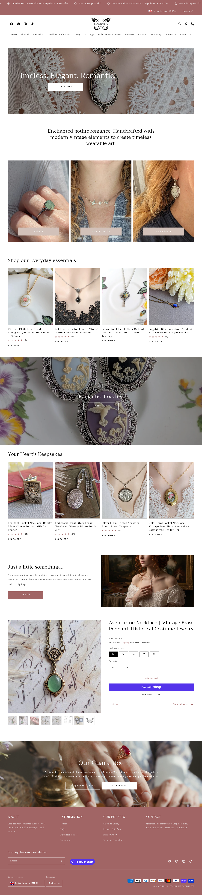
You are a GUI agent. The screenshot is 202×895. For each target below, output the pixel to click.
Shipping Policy (111, 824)
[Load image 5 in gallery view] (57, 720)
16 (123, 654)
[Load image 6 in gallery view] (68, 720)
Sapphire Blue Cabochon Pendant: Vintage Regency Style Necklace (171, 331)
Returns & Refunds (113, 829)
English (52, 883)
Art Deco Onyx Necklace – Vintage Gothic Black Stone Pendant (77, 331)
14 (113, 654)
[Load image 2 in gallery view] (23, 720)
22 (154, 654)
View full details (181, 704)
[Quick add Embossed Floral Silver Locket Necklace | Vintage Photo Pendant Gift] (95, 513)
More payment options (151, 694)
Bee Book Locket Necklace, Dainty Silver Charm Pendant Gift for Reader (30, 526)
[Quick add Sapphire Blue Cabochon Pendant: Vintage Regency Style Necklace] (189, 319)
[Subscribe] (61, 861)
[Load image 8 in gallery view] (90, 720)
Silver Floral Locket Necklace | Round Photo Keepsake (122, 524)
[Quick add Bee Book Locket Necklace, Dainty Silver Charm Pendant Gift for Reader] (49, 513)
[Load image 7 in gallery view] (79, 720)
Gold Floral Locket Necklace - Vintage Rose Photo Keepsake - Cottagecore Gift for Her (169, 526)
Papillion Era (166, 886)
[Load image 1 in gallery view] (12, 720)
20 (144, 654)
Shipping (125, 642)
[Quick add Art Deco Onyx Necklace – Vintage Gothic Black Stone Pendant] (95, 319)
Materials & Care (69, 835)
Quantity (113, 661)
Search (63, 824)
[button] (60, 34)
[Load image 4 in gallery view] (45, 720)
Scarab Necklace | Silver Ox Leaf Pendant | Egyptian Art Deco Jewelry (123, 332)
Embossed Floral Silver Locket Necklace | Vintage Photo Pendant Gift (77, 526)
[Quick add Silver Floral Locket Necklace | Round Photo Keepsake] (143, 513)
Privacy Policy (110, 835)
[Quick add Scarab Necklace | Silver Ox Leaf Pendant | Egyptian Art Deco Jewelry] (143, 319)
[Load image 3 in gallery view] (34, 720)
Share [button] (115, 704)
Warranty (65, 840)
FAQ (62, 829)
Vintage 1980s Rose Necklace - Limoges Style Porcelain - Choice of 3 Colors (29, 332)
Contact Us (181, 828)
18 (134, 654)
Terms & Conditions (113, 840)
